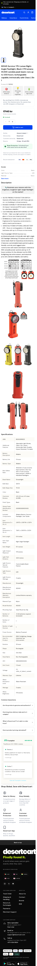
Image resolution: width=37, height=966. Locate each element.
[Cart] (32, 12)
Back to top (18, 842)
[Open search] (24, 12)
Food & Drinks (24, 18)
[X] (9, 883)
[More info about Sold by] (27, 133)
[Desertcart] (8, 12)
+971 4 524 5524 (12, 942)
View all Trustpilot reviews (18, 780)
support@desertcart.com (16, 935)
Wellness (4, 18)
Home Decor (13, 18)
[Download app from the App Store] (22, 964)
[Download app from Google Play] (9, 964)
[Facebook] (13, 883)
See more (4, 178)
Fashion (33, 18)
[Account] (28, 12)
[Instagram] (4, 883)
